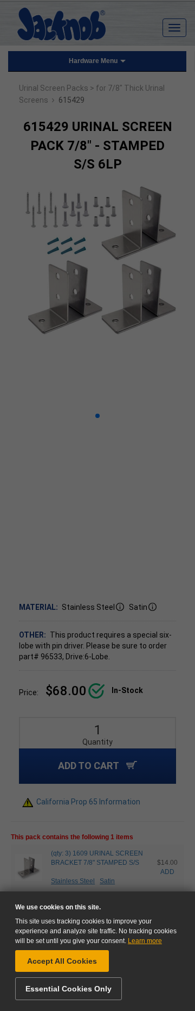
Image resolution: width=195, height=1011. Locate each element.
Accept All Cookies (62, 961)
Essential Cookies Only (68, 988)
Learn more (145, 941)
